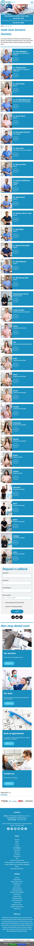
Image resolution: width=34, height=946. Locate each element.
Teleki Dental (17, 908)
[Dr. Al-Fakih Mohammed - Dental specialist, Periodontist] (6, 104)
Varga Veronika (18, 310)
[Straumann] (21, 804)
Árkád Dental (17, 879)
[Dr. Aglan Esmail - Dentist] (6, 201)
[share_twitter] (17, 617)
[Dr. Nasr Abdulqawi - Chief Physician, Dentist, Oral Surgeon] (6, 56)
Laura (15, 552)
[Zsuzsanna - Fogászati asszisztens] (6, 427)
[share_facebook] (13, 617)
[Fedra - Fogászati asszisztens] (6, 363)
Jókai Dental (17, 902)
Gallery (17, 841)
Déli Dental (17, 886)
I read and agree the (14, 602)
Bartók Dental (17, 884)
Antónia (16, 471)
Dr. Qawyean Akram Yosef (22, 213)
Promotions (17, 850)
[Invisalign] (5, 805)
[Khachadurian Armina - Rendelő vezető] (6, 298)
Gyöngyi (16, 536)
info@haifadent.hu (22, 818)
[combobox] (4, 597)
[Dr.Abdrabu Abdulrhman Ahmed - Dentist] (6, 185)
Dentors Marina (17, 888)
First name (5, 580)
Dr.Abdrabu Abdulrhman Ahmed (21, 182)
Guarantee (17, 854)
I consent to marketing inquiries (13, 606)
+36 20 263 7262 (18, 18)
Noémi (15, 455)
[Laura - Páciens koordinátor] (6, 556)
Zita (14, 342)
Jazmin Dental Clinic (17, 900)
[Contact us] (17, 759)
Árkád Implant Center (17, 881)
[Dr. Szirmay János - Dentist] (6, 169)
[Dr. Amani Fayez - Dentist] (6, 88)
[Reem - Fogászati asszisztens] (6, 379)
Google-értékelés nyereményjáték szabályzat (17, 864)
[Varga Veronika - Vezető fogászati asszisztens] (6, 314)
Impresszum (17, 856)
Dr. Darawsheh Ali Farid (21, 132)
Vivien (15, 326)
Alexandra (16, 487)
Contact (17, 846)
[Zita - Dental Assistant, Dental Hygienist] (6, 347)
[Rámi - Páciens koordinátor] (6, 508)
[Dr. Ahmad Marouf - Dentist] (6, 266)
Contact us (9, 773)
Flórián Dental (17, 894)
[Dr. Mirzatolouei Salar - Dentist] (6, 282)
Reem (15, 374)
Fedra (15, 358)
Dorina (15, 391)
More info (9, 663)
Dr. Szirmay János (19, 164)
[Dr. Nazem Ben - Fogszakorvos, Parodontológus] (6, 152)
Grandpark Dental (17, 898)
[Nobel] (13, 805)
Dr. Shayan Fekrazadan (21, 245)
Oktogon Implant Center (17, 906)
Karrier (17, 866)
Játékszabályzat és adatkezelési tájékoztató (17, 862)
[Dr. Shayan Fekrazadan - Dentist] (6, 250)
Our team (8, 693)
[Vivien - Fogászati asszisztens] (6, 330)
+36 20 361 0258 (18, 23)
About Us (17, 852)
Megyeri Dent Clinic (17, 904)
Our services (10, 653)
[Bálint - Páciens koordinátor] (6, 524)
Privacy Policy (21, 944)
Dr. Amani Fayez (19, 84)
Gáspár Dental (17, 896)
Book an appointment (14, 733)
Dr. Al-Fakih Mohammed (21, 100)
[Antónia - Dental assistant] (6, 476)
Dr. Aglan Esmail (19, 197)
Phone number (6, 595)
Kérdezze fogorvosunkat (17, 860)
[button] (17, 611)
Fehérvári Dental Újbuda (17, 892)
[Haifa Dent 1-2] (10, 3)
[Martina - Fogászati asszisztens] (6, 443)
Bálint (15, 520)
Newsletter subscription (17, 868)
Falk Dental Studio (17, 890)
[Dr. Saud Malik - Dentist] (6, 234)
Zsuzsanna (17, 423)
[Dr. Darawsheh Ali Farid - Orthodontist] (6, 136)
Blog (17, 858)
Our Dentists (17, 848)
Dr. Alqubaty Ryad (19, 68)
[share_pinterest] (21, 617)
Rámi (15, 503)
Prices (17, 843)
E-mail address (6, 587)
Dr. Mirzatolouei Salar (21, 278)
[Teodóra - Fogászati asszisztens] (6, 411)
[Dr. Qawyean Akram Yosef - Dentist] (6, 217)
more (15, 59)
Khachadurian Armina (20, 294)
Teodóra (16, 407)
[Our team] (17, 679)
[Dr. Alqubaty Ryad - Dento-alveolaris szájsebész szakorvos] (6, 72)
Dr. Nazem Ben (18, 148)
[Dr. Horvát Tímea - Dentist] (6, 120)
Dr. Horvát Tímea (19, 116)
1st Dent (17, 877)
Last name (5, 573)
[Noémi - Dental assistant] (6, 459)
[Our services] (17, 639)
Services (17, 839)
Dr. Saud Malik (18, 229)
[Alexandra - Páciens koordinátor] (6, 492)
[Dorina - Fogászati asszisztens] (6, 395)
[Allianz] (29, 805)
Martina (16, 439)
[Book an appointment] (17, 719)
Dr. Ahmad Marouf (19, 262)
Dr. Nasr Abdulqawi (20, 51)
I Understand (12, 944)
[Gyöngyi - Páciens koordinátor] (6, 540)
